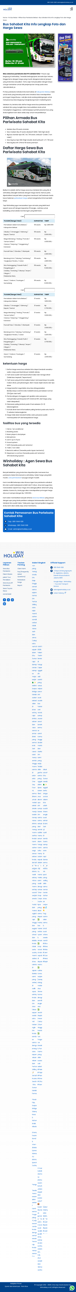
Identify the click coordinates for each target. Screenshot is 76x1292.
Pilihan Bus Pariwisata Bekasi (28, 18)
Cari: (22, 216)
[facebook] (4, 599)
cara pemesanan (14, 478)
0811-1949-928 (59, 567)
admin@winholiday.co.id (62, 590)
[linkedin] (4, 603)
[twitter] (8, 599)
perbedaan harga (20, 198)
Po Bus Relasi (13, 18)
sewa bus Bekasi (38, 498)
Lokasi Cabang (59, 593)
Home (5, 18)
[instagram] (12, 599)
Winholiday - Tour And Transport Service (62, 584)
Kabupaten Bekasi (43, 92)
